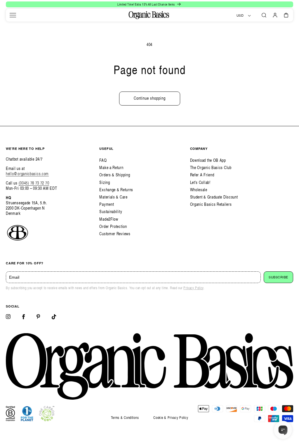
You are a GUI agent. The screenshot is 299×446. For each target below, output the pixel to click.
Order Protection (113, 226)
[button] (12, 15)
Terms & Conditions (125, 417)
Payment (106, 204)
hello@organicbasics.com (27, 173)
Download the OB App (208, 160)
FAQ (103, 160)
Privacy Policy (193, 287)
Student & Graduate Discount (214, 197)
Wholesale (198, 189)
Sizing (104, 182)
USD (240, 15)
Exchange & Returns (116, 189)
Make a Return (111, 167)
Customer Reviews (114, 233)
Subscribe (278, 277)
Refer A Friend (202, 175)
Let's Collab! (200, 182)
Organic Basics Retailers (211, 204)
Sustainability (110, 211)
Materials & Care (113, 197)
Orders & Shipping (114, 175)
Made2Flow (108, 219)
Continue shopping (150, 98)
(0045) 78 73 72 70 (34, 183)
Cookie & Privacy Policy (170, 417)
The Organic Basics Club (211, 167)
